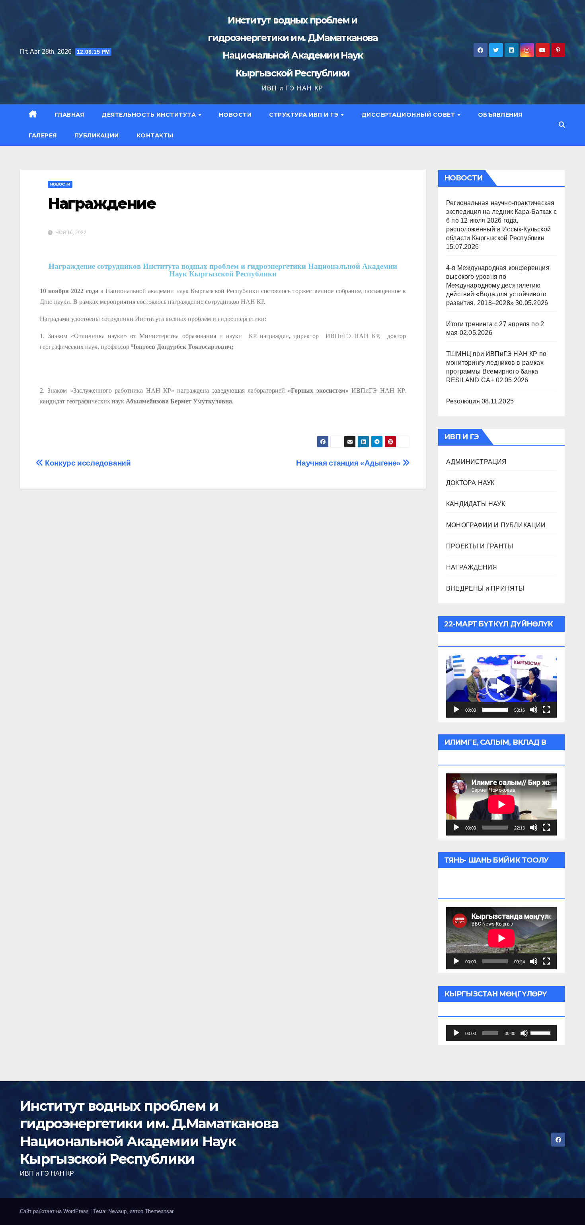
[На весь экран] (546, 710)
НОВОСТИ (235, 114)
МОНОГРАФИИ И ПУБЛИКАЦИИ (496, 525)
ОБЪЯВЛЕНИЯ (500, 114)
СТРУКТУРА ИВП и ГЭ (304, 114)
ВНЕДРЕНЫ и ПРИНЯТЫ (485, 588)
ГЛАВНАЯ (69, 114)
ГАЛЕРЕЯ (43, 135)
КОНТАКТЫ (155, 135)
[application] (501, 686)
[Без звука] (534, 710)
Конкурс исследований (87, 463)
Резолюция (463, 401)
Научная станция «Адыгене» (349, 463)
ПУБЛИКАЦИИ (96, 135)
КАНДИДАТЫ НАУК (475, 504)
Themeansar (159, 1211)
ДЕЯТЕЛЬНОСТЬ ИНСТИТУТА (149, 114)
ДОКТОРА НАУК (470, 482)
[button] (562, 124)
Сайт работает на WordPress (55, 1211)
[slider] (495, 710)
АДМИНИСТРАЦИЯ (476, 461)
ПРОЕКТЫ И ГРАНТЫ (479, 546)
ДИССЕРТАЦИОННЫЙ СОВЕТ (409, 114)
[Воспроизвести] (456, 710)
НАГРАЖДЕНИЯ (471, 567)
